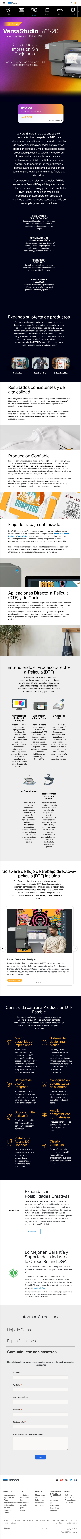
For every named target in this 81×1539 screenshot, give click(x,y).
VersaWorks (69, 1497)
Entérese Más (33, 1231)
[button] (20, 367)
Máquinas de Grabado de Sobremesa (40, 1497)
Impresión (8, 1491)
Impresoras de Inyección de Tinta (9, 1497)
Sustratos (7, 1510)
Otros (67, 1491)
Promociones (70, 1500)
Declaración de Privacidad (23, 1520)
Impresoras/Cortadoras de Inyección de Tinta (13, 1505)
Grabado (39, 1491)
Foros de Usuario (10, 1523)
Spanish (7, 1528)
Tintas (6, 1513)
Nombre (16, 1372)
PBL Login (73, 1520)
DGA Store (69, 1503)
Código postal (19, 1422)
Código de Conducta (59, 1520)
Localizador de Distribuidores (66, 1523)
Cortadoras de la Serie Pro (24, 1497)
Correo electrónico (20, 1397)
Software (68, 1495)
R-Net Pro (7, 1520)
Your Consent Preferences (50, 1529)
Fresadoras (54, 1505)
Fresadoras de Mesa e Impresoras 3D (55, 1494)
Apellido (16, 1385)
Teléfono (16, 1409)
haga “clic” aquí (40, 1288)
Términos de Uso (42, 1520)
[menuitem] (75, 3)
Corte (23, 1491)
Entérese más (14, 980)
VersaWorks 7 (22, 536)
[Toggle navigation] (4, 3)
